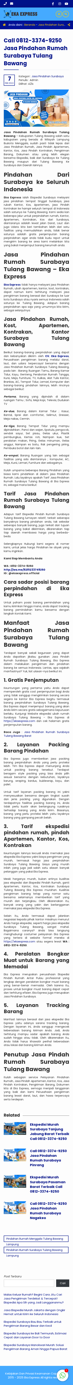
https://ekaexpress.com (19, 721)
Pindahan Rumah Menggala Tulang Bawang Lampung (34, 1239)
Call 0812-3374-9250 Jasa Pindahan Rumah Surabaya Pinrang (48, 1158)
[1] (63, 1377)
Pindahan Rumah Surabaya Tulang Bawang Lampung (34, 1250)
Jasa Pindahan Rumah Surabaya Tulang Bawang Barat (36, 734)
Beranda (29, 25)
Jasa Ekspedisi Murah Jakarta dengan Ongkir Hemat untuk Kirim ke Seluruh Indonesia (34, 1312)
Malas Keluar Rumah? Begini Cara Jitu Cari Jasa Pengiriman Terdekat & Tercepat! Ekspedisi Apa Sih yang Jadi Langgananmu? (34, 1298)
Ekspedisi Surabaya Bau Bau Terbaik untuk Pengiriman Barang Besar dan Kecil (32, 1324)
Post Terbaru (13, 1276)
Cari (63, 1283)
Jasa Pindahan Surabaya (54, 25)
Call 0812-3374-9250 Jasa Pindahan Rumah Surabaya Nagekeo (48, 1210)
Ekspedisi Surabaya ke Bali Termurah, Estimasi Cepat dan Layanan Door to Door (35, 1335)
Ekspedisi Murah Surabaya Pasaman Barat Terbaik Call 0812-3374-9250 (48, 1184)
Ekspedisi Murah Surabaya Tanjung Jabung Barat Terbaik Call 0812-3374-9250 (49, 1131)
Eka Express (12, 285)
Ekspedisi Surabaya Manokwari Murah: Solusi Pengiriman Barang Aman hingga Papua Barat (35, 1347)
